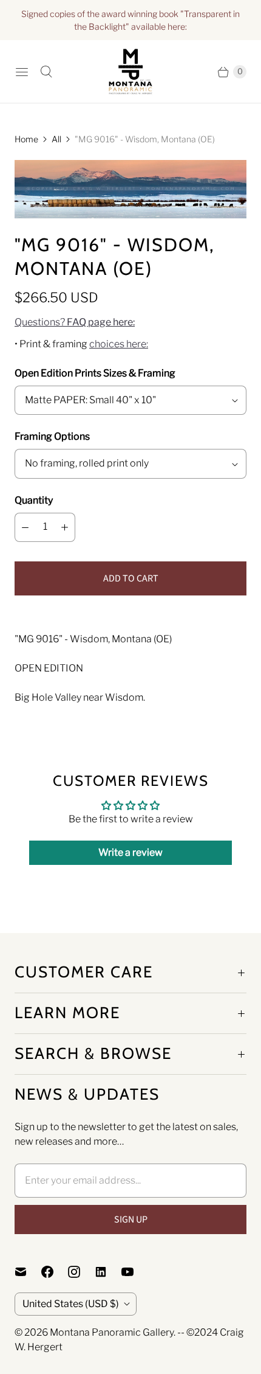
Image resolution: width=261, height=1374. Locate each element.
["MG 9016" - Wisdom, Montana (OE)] (130, 189)
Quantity (34, 500)
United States (70, 1304)
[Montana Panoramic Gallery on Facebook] (54, 1271)
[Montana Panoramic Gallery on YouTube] (134, 1271)
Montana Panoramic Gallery (112, 1332)
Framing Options (52, 436)
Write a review (130, 852)
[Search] (46, 71)
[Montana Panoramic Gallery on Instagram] (81, 1271)
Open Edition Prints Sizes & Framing (95, 373)
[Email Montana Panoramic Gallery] (28, 1271)
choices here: (118, 344)
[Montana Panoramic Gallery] (130, 71)
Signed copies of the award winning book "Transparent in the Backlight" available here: (130, 20)
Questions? (75, 322)
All (56, 139)
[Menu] (22, 71)
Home (26, 139)
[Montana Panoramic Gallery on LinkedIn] (108, 1271)
